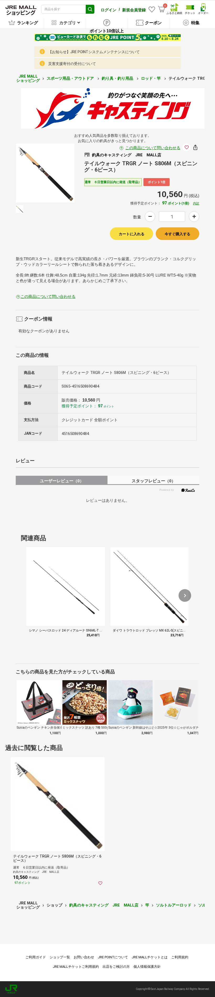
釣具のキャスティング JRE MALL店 (103, 905)
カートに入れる (131, 234)
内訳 (196, 203)
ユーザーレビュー (62, 480)
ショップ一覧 (60, 957)
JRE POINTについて (113, 957)
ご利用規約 (179, 957)
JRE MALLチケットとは (150, 957)
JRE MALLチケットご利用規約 (76, 967)
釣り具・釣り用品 (118, 78)
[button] (184, 595)
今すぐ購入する (177, 234)
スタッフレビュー (153, 480)
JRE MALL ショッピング (28, 78)
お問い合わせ (84, 957)
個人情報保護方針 (147, 967)
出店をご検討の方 (116, 967)
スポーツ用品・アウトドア (71, 78)
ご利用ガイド (35, 957)
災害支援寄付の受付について (72, 64)
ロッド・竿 (151, 78)
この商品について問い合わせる (152, 148)
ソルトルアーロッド (173, 905)
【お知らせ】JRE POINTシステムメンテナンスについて (94, 52)
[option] (45, 173)
